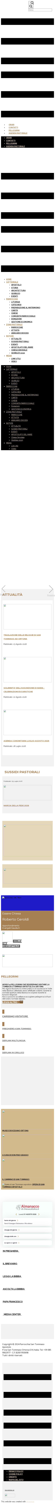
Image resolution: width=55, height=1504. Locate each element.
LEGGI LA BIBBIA (12, 1276)
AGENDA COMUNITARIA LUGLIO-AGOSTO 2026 (26, 741)
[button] (3, 590)
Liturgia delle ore (27, 1236)
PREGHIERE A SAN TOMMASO (17, 1028)
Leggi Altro (11, 1002)
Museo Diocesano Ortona (15, 1131)
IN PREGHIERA (11, 1251)
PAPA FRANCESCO (13, 1301)
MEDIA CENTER (12, 1314)
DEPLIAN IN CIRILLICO (13, 1052)
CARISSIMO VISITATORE (15, 1016)
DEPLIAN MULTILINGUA (14, 1040)
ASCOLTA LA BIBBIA (14, 1289)
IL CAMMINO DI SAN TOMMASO (16, 1179)
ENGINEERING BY (9, 1490)
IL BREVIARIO (10, 1263)
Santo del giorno (27, 1222)
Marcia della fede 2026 (16, 805)
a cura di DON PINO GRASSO (15, 1155)
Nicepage (30, 1502)
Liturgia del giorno (27, 1229)
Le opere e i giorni (27, 1242)
